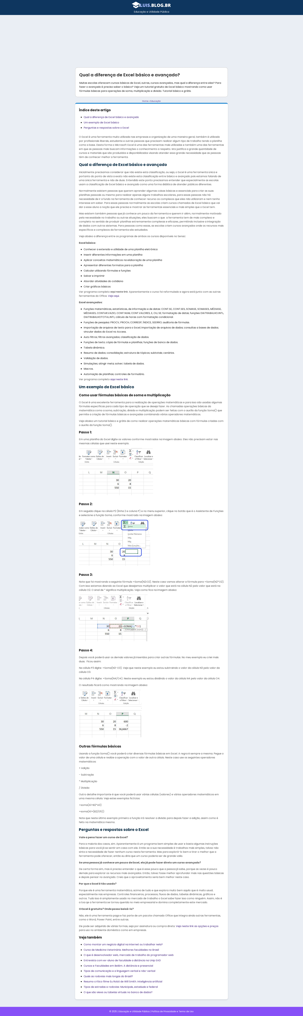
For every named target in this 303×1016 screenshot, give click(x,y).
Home (145, 101)
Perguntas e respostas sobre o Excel (106, 128)
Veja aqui (113, 296)
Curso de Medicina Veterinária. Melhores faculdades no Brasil (121, 950)
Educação (155, 101)
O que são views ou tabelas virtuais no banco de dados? (118, 992)
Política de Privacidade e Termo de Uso (173, 1011)
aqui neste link (119, 379)
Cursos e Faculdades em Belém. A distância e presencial (118, 966)
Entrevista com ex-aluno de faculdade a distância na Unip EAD (122, 960)
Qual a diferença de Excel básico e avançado (111, 117)
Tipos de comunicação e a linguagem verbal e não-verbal (119, 971)
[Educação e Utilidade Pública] (151, 7)
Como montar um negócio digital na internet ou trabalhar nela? (123, 944)
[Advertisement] (151, 39)
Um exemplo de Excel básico (101, 122)
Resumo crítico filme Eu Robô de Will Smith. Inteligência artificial (123, 981)
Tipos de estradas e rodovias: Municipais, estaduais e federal (121, 987)
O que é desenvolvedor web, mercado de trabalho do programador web (129, 955)
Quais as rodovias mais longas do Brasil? (108, 976)
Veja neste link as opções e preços (197, 926)
